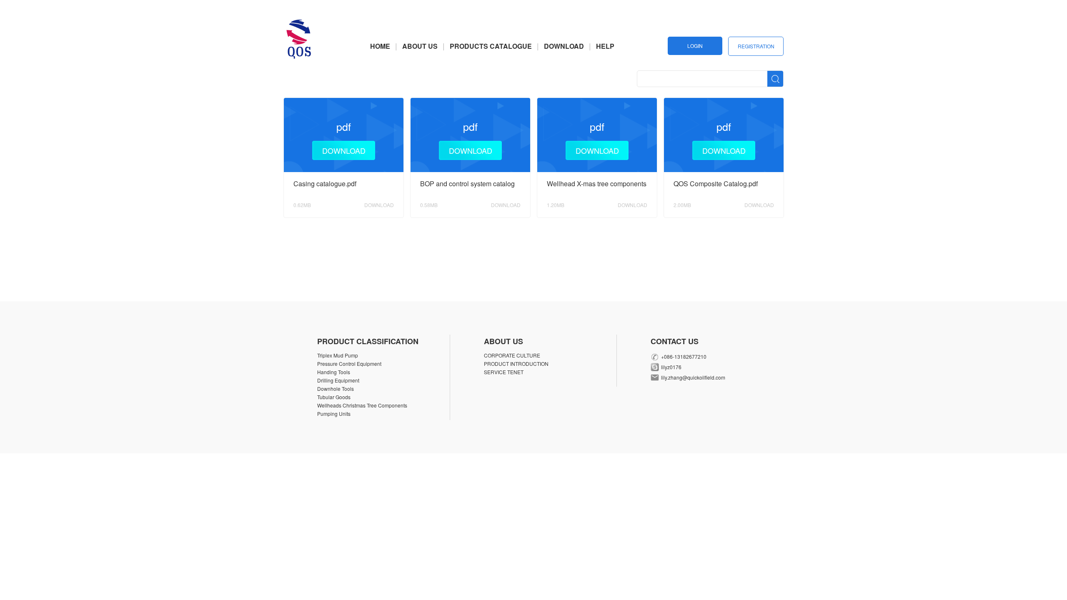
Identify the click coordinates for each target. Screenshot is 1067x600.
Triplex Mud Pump (337, 355)
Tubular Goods (334, 396)
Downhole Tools (335, 388)
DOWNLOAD (564, 46)
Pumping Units (334, 413)
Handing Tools (333, 371)
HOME (380, 46)
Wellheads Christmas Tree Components (362, 405)
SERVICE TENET (503, 371)
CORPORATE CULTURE (512, 355)
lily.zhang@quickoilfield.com (693, 377)
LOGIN (695, 45)
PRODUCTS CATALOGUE (491, 46)
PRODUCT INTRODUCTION (516, 363)
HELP (605, 46)
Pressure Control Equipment (349, 363)
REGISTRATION (756, 46)
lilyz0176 (671, 366)
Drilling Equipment (338, 380)
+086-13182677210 (683, 356)
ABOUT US (420, 46)
